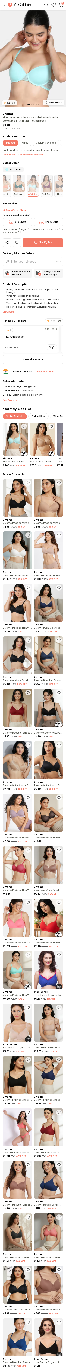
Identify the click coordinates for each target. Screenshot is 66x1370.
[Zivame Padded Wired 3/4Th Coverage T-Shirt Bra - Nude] (48, 498)
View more (8, 311)
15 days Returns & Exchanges (52, 273)
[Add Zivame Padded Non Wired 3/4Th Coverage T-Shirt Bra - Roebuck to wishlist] (59, 535)
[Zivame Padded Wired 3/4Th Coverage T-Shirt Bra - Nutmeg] (48, 1285)
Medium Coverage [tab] (46, 142)
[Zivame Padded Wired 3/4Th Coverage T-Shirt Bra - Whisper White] (17, 550)
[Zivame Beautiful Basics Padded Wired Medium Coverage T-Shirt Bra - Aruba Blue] (15, 439)
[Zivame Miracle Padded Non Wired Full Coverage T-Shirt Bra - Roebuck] (48, 1023)
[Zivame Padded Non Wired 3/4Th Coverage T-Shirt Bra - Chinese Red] (48, 918)
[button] (4, 5)
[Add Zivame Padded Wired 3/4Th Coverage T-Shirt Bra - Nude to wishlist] (59, 483)
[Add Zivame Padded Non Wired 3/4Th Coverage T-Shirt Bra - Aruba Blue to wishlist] (28, 955)
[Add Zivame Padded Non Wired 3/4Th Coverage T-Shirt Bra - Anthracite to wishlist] (28, 588)
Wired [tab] (25, 142)
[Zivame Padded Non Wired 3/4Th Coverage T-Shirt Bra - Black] (48, 813)
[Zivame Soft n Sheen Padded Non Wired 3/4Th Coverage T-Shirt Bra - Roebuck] (17, 760)
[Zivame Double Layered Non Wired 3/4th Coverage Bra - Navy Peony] (48, 1180)
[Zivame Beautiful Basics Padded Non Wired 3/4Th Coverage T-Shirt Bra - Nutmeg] (17, 1180)
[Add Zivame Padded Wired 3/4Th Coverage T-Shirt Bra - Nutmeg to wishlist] (59, 1269)
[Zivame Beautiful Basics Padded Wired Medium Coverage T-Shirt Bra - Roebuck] (42, 439)
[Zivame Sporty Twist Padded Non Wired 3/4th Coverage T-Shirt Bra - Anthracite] (48, 708)
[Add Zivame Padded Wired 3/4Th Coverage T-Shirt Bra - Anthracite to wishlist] (28, 483)
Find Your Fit (51, 221)
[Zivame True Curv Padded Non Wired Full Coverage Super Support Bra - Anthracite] (17, 1285)
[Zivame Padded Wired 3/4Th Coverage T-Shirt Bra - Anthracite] (17, 498)
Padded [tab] (10, 142)
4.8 (9, 102)
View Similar (55, 102)
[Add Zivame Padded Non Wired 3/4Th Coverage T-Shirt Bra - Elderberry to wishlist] (28, 797)
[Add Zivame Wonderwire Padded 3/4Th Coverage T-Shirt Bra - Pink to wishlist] (28, 902)
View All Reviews (33, 359)
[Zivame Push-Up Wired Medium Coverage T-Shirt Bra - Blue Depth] (48, 603)
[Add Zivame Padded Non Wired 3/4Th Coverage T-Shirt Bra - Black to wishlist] (59, 797)
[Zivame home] (19, 5)
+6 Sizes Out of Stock (14, 210)
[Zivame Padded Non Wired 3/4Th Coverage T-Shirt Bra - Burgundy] (17, 865)
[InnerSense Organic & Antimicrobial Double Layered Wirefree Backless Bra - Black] (48, 1337)
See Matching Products (30, 154)
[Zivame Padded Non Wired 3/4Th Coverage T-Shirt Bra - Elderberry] (17, 813)
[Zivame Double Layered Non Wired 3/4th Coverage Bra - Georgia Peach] (48, 1232)
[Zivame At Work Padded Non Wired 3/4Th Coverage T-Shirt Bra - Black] (17, 655)
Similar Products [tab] (15, 416)
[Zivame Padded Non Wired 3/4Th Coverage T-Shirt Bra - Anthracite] (17, 603)
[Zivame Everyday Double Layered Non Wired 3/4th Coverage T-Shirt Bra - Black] (17, 1075)
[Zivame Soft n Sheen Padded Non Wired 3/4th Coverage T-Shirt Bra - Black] (48, 760)
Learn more (9, 154)
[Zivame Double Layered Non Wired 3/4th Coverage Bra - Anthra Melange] (17, 1232)
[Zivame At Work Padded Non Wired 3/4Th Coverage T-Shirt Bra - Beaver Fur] (48, 865)
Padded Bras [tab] (38, 416)
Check (57, 261)
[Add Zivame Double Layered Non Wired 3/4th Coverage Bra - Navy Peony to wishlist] (59, 1164)
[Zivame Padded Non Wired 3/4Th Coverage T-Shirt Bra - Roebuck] (48, 550)
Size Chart (20, 221)
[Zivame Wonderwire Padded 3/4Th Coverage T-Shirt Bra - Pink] (17, 918)
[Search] (46, 5)
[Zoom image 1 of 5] (33, 58)
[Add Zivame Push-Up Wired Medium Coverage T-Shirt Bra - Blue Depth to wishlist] (59, 588)
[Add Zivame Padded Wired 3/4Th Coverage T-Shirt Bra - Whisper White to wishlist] (28, 535)
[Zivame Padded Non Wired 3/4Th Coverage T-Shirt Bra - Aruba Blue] (17, 970)
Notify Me (45, 242)
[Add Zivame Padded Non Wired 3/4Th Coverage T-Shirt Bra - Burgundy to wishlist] (28, 850)
